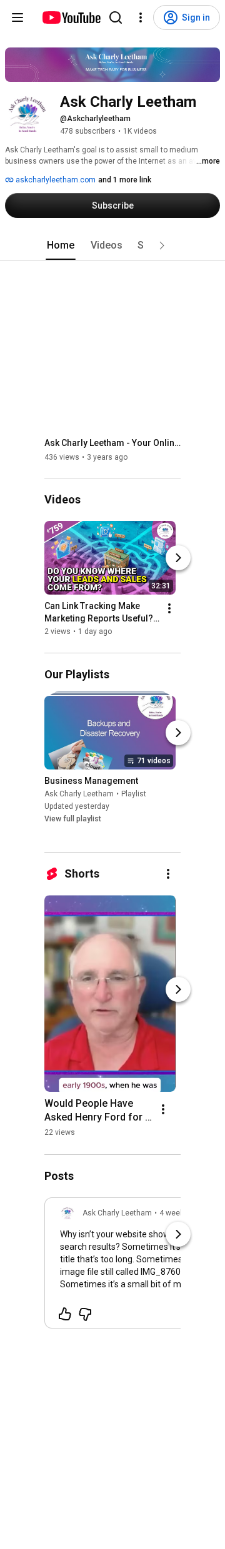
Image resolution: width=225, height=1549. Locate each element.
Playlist (133, 793)
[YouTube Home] (70, 17)
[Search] (115, 17)
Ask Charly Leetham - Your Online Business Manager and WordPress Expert (112, 443)
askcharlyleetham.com (55, 180)
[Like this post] (65, 1314)
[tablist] (112, 245)
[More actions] (169, 608)
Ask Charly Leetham (79, 793)
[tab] (61, 245)
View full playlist (72, 818)
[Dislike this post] (85, 1314)
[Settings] (140, 17)
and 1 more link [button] (124, 180)
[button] (162, 245)
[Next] (178, 558)
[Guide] (17, 17)
